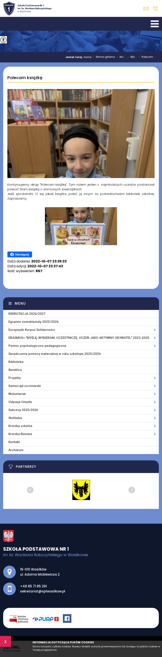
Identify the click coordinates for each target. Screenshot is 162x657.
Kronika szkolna (20, 426)
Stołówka (15, 418)
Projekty (14, 378)
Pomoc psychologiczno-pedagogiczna (37, 346)
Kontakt (14, 442)
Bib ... (132, 57)
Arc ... (121, 57)
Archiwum (15, 450)
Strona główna (104, 57)
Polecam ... (147, 57)
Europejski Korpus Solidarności (31, 330)
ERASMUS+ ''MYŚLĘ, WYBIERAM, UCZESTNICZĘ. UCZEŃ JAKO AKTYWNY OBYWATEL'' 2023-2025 (78, 338)
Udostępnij (22, 254)
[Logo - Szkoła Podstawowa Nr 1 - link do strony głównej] (27, 8)
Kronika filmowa (20, 434)
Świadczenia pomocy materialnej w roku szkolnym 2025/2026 (54, 354)
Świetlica (15, 370)
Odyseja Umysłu (20, 402)
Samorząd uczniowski (24, 386)
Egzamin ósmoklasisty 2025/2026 (33, 322)
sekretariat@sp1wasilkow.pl (147, 8)
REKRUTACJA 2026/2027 (27, 314)
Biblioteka (15, 362)
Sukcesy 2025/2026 (23, 410)
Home (87, 57)
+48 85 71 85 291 (155, 8)
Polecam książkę (24, 78)
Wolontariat (17, 394)
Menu (20, 303)
